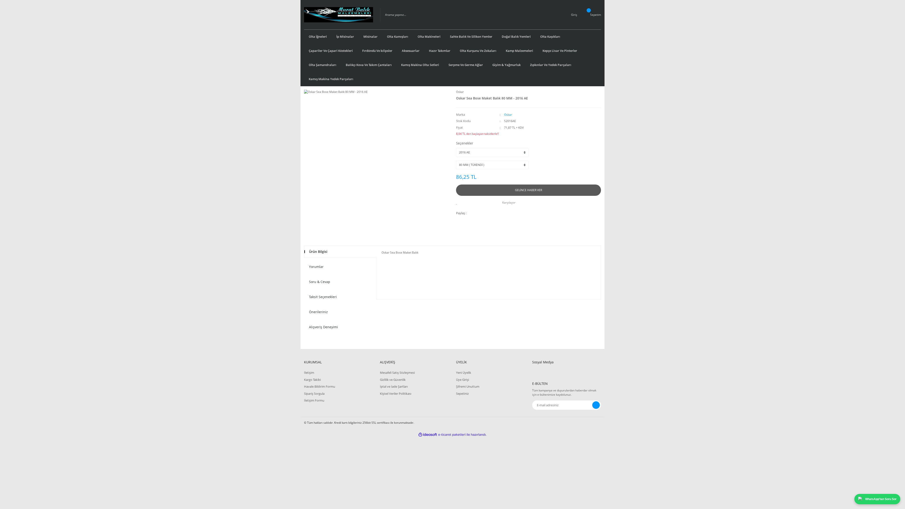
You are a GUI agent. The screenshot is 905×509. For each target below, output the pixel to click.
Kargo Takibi (312, 380)
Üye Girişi (462, 380)
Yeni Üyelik (463, 372)
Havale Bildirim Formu (319, 386)
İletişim (309, 372)
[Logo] (338, 14)
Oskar (460, 92)
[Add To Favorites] (458, 203)
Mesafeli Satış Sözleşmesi (397, 372)
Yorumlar (316, 266)
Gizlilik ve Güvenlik (393, 380)
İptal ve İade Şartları (394, 386)
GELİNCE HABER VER (528, 190)
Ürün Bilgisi (318, 251)
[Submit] (596, 405)
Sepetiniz (462, 393)
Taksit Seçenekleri (323, 297)
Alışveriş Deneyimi (323, 327)
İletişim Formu (314, 400)
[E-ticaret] (452, 435)
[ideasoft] (427, 434)
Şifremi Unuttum (467, 386)
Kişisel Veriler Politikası (395, 393)
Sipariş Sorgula (314, 393)
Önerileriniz (318, 312)
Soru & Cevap (319, 281)
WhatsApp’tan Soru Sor (881, 499)
